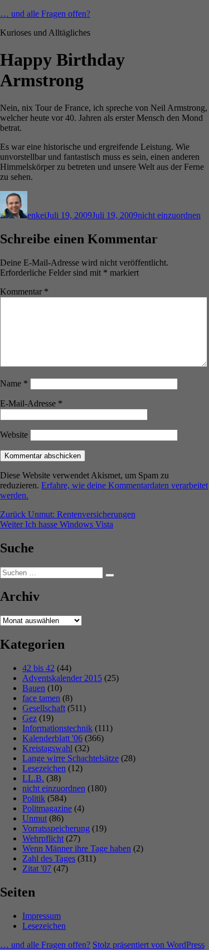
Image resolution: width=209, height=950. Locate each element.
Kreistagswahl (47, 748)
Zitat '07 (36, 868)
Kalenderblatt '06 (52, 738)
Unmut (34, 818)
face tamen (41, 698)
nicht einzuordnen (169, 215)
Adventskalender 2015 (62, 678)
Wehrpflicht (43, 838)
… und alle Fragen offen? (45, 13)
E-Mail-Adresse (31, 403)
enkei (36, 215)
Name (14, 383)
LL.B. (33, 778)
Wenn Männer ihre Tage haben (76, 848)
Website (14, 434)
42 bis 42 (38, 668)
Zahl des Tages (48, 858)
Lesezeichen (44, 768)
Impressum (41, 915)
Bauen (33, 688)
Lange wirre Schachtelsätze (70, 758)
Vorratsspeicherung (56, 828)
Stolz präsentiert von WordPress (149, 944)
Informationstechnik (57, 728)
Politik (33, 798)
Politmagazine (47, 808)
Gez (29, 718)
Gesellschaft (43, 708)
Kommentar (24, 291)
